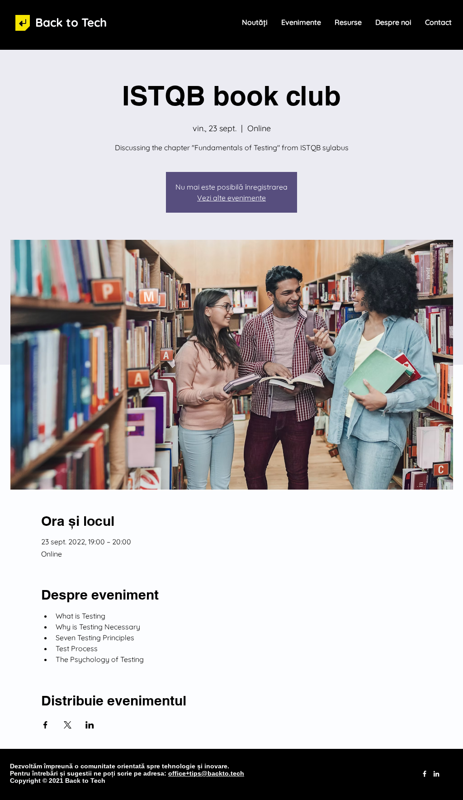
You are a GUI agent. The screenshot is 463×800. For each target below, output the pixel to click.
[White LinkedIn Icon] (436, 774)
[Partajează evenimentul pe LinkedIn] (89, 725)
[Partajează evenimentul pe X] (67, 725)
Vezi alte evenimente (231, 197)
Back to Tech (71, 22)
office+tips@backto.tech (206, 773)
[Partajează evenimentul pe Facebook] (45, 725)
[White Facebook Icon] (424, 774)
